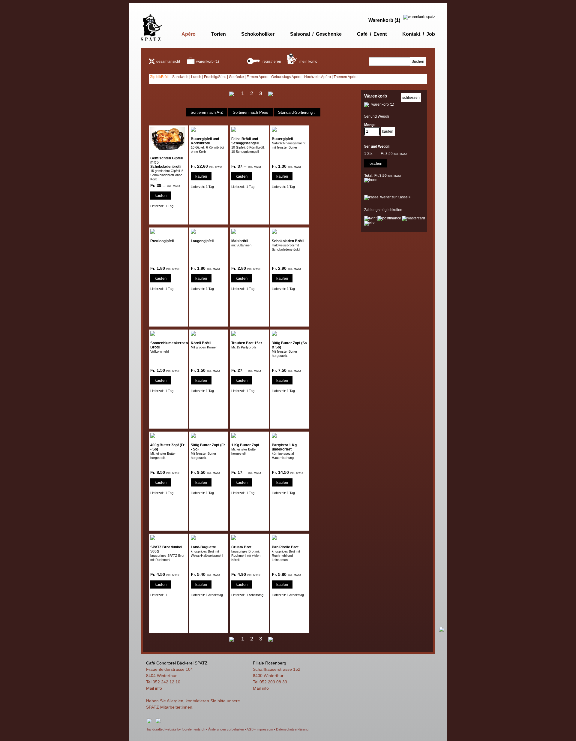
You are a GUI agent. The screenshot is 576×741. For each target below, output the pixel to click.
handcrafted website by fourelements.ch (176, 729)
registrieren (271, 61)
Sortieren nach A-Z (206, 112)
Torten (218, 34)
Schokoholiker (257, 34)
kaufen (160, 195)
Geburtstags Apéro (286, 77)
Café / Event (372, 34)
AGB (250, 729)
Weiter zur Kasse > (395, 197)
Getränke (236, 77)
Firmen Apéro (257, 77)
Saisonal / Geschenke (316, 34)
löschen (375, 163)
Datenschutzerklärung (292, 729)
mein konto (307, 61)
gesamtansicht (168, 61)
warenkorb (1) (207, 61)
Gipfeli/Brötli (160, 77)
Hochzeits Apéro (317, 77)
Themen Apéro (346, 77)
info (158, 688)
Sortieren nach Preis (250, 112)
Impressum (264, 729)
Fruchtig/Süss (215, 77)
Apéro (189, 34)
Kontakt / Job (418, 34)
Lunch (196, 77)
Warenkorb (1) (384, 20)
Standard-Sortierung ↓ (297, 112)
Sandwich (180, 77)
